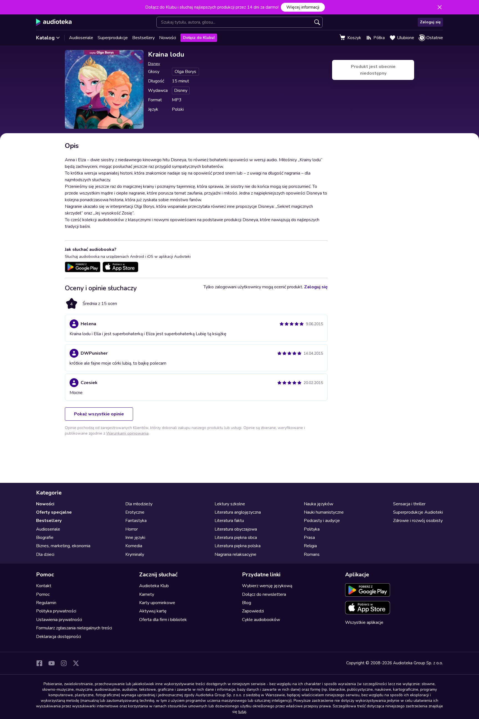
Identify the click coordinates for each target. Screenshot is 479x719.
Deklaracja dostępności (58, 637)
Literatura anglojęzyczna (238, 512)
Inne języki (135, 537)
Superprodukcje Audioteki (418, 512)
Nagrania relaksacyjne (235, 554)
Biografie (44, 537)
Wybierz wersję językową (267, 586)
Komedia (133, 546)
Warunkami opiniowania (127, 433)
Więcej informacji (302, 7)
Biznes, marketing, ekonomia (63, 546)
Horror (131, 529)
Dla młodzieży (138, 504)
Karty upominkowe (157, 603)
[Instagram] (63, 663)
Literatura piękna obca (236, 537)
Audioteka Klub (154, 586)
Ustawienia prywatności (59, 619)
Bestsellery (143, 38)
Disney (154, 63)
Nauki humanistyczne (324, 512)
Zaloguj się (430, 22)
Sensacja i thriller (409, 504)
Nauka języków (318, 504)
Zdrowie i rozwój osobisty (418, 521)
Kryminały (134, 554)
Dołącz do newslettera (264, 594)
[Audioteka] (54, 22)
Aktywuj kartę (153, 611)
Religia (310, 546)
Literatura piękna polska (238, 546)
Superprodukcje (113, 38)
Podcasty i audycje (322, 521)
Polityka (312, 529)
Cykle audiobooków (261, 620)
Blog (246, 603)
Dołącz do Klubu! (199, 37)
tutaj (242, 711)
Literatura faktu (229, 521)
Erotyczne (134, 512)
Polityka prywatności (56, 611)
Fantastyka (136, 521)
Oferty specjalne (54, 512)
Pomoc (43, 594)
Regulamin (46, 603)
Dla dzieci (45, 554)
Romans (312, 554)
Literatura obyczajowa (236, 529)
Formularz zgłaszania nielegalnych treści (74, 628)
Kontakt (43, 586)
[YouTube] (51, 663)
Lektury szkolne (230, 504)
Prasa (309, 537)
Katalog (45, 37)
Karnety (146, 594)
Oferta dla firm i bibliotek (163, 620)
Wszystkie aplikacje (364, 622)
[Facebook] (39, 663)
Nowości (167, 38)
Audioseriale (81, 38)
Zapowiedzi (253, 611)
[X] (76, 663)
